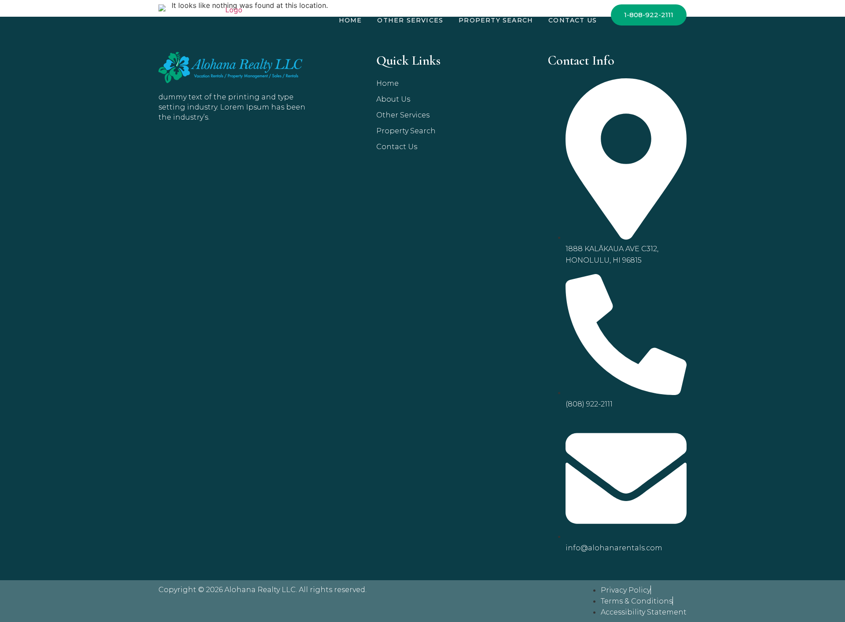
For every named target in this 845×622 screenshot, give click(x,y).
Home (350, 20)
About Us (393, 99)
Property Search (496, 20)
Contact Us (572, 20)
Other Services (410, 20)
